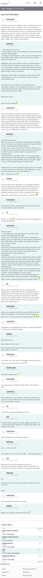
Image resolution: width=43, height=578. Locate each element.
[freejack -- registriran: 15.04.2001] (3, 179)
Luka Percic (10, 108)
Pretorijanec (10, 200)
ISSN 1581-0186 (27, 575)
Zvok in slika (11, 534)
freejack (9, 179)
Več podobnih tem (5, 564)
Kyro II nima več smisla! (10, 530)
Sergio (3, 551)
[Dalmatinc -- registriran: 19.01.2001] (3, 45)
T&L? (4, 549)
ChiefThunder (11, 368)
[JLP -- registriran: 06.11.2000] (3, 418)
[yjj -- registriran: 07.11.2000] (3, 213)
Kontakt (4, 575)
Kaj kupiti (10, 540)
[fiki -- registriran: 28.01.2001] (3, 285)
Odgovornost (5, 572)
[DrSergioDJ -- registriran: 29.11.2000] (3, 20)
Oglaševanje (26, 572)
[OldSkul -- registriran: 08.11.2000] (3, 335)
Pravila (4, 569)
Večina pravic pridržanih (29, 569)
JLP (7, 417)
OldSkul (9, 334)
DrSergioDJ (10, 19)
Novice (9, 553)
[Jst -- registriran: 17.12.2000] (3, 407)
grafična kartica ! (7, 543)
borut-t (3, 557)
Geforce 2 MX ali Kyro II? (10, 537)
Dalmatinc (9, 44)
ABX (3, 532)
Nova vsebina (16, 553)
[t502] (3, 538)
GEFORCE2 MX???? (8, 556)
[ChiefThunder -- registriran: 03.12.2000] (3, 368)
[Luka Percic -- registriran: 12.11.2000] (3, 109)
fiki (7, 284)
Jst (7, 406)
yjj (7, 212)
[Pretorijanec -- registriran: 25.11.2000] (3, 201)
